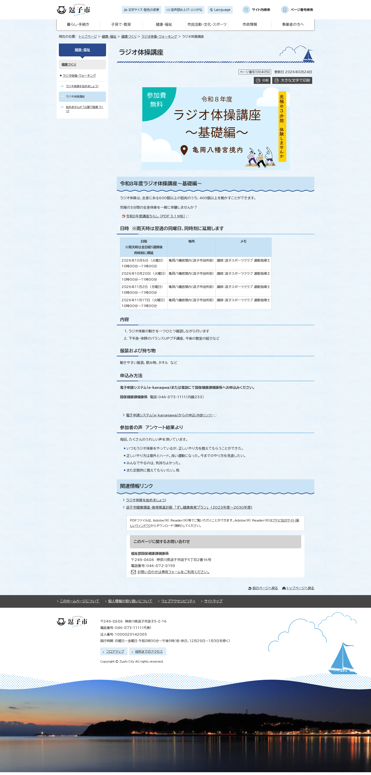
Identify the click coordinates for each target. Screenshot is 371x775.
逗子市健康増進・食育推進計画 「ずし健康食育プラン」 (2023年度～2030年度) (189, 507)
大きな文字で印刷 (295, 80)
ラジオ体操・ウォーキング (159, 36)
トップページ (88, 36)
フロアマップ (115, 651)
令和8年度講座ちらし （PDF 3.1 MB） (155, 216)
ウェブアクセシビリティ (178, 601)
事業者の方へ (293, 24)
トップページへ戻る (300, 588)
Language (222, 9)
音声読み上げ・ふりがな (186, 9)
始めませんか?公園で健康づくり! (84, 109)
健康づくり (129, 36)
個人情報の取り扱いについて (130, 601)
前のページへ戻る (265, 588)
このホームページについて (79, 601)
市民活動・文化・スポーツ (207, 24)
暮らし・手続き (78, 24)
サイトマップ (213, 601)
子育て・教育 (121, 24)
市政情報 (250, 24)
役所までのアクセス (149, 651)
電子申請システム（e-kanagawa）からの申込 (169, 415)
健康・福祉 (164, 24)
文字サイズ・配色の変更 (143, 9)
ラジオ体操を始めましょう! (146, 500)
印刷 (265, 80)
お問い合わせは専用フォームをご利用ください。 (173, 572)
